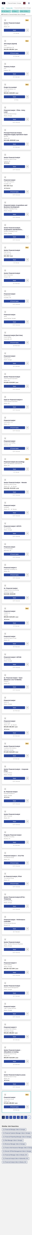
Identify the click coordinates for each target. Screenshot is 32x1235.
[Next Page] (29, 1117)
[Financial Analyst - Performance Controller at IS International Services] (16, 924)
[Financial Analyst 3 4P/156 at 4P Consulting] (16, 660)
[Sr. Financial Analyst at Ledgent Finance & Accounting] (16, 592)
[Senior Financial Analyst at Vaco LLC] (16, 26)
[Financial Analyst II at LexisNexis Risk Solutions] (16, 1031)
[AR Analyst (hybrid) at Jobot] (16, 48)
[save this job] (27, 30)
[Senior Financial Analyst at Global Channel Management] (16, 989)
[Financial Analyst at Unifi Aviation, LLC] (16, 424)
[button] (14, 30)
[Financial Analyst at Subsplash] (16, 509)
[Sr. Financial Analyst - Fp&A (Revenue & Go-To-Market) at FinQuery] (16, 682)
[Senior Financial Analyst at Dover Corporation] (16, 276)
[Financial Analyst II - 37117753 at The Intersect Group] (16, 859)
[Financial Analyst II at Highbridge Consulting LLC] (16, 571)
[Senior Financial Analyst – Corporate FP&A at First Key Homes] (16, 773)
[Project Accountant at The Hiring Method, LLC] (16, 91)
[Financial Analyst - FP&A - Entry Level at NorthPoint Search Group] (16, 114)
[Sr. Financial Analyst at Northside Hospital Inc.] (16, 796)
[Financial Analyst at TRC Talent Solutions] (16, 185)
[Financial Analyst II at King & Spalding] (16, 967)
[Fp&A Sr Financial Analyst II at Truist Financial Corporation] (16, 403)
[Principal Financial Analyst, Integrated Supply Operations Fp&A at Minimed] (16, 138)
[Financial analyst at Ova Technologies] (16, 550)
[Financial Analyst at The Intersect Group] (16, 1102)
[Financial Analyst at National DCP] (16, 359)
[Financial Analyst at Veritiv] (16, 318)
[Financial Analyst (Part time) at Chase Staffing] (16, 338)
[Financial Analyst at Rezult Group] (16, 297)
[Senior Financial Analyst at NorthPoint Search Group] (16, 162)
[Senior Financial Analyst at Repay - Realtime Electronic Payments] (16, 945)
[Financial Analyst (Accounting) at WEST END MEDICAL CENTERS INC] (16, 465)
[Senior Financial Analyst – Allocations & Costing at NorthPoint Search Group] (16, 1055)
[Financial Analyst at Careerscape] (16, 727)
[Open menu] (29, 3)
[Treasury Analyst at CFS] (16, 70)
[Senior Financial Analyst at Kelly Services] (16, 254)
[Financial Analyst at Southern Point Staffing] (16, 444)
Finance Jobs (9, 8)
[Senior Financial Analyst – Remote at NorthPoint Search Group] (16, 487)
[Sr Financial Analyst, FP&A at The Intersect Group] (16, 880)
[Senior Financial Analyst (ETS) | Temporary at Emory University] (16, 901)
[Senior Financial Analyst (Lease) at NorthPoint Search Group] (16, 1079)
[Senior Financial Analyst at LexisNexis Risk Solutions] (16, 750)
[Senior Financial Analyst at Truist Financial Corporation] (16, 381)
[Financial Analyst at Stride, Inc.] (16, 703)
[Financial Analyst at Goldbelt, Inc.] (16, 617)
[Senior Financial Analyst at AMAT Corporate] (16, 817)
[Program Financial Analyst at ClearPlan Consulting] (16, 838)
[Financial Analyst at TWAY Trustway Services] (16, 1010)
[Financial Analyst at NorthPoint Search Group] (16, 640)
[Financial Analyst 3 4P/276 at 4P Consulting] (16, 529)
